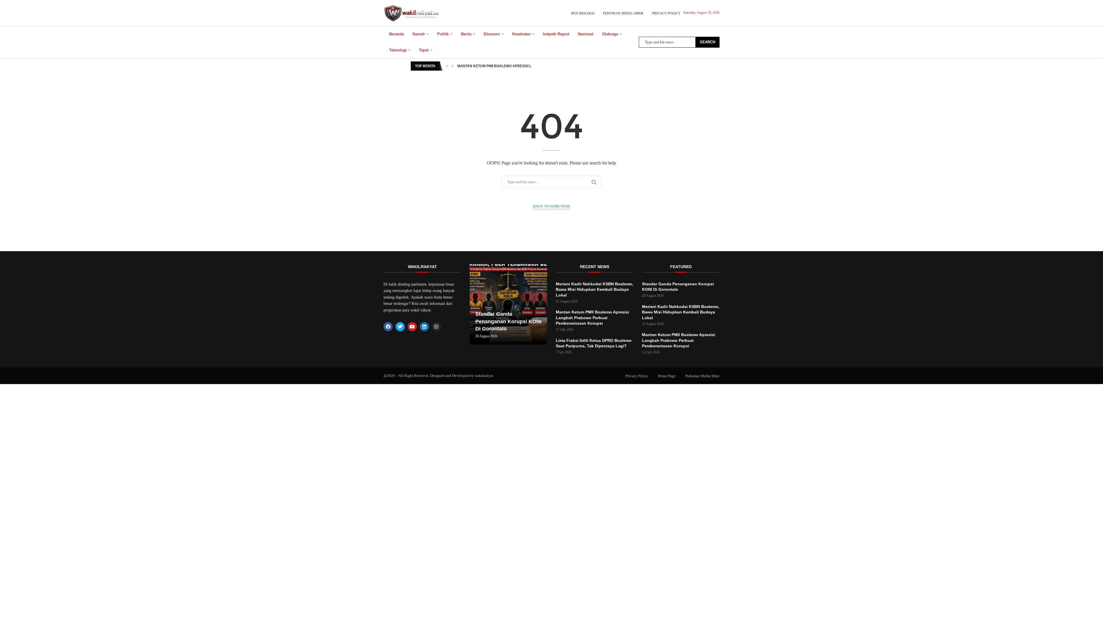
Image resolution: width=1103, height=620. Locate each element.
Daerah (418, 34)
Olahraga (610, 34)
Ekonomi (492, 34)
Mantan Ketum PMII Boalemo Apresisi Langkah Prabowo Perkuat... (521, 66)
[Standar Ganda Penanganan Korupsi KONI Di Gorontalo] (508, 304)
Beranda (396, 34)
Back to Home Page (551, 206)
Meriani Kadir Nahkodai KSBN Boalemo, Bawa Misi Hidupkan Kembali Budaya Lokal (594, 289)
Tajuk (424, 50)
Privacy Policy (666, 13)
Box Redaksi (582, 13)
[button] (447, 66)
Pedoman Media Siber (623, 13)
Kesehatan (521, 34)
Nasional (585, 34)
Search (707, 42)
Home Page (667, 376)
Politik (443, 34)
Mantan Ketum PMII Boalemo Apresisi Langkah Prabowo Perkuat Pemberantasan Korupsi (592, 318)
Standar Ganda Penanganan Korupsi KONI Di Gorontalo (508, 321)
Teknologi (398, 50)
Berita (466, 34)
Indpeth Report (556, 34)
